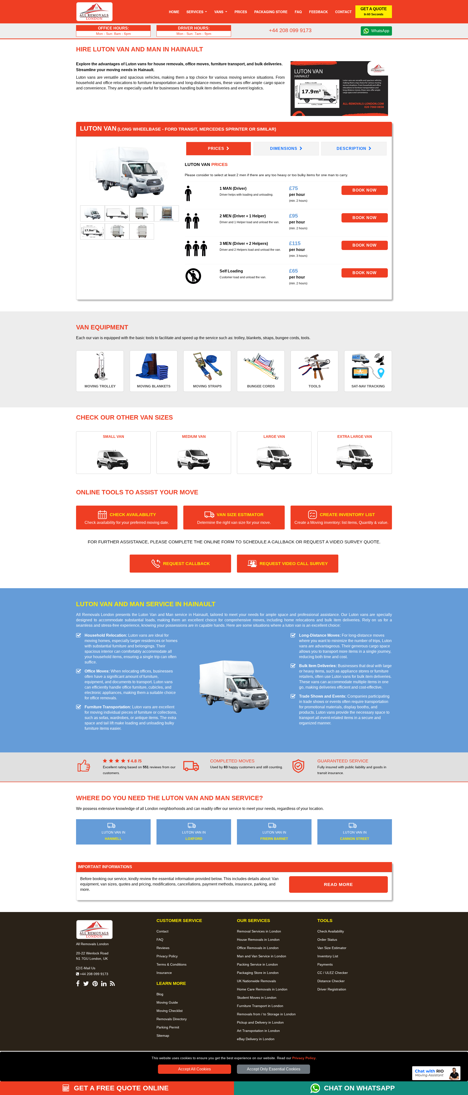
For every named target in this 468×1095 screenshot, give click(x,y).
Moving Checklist (169, 1011)
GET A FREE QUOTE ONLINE (120, 1088)
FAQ (159, 939)
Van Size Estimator (331, 948)
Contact (343, 11)
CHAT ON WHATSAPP (359, 1088)
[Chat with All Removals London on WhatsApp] (317, 1088)
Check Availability (330, 931)
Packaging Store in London (258, 973)
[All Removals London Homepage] (94, 11)
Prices (240, 11)
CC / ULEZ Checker (332, 973)
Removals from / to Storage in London (266, 1014)
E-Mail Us (87, 968)
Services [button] (195, 11)
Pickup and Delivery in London (260, 1022)
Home (174, 11)
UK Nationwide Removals (256, 981)
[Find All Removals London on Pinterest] (95, 984)
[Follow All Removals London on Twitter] (86, 984)
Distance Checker (331, 981)
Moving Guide (167, 1002)
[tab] (92, 213)
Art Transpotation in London (258, 1031)
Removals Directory (171, 1019)
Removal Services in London (259, 931)
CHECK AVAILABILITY (127, 518)
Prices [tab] (216, 148)
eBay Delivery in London (255, 1039)
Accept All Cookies (194, 1069)
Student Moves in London (256, 997)
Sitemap (162, 1035)
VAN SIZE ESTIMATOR (234, 518)
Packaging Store (270, 11)
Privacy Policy (304, 1058)
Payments (325, 964)
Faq (298, 11)
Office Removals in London (258, 948)
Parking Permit (167, 1027)
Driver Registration (331, 989)
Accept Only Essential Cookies (273, 1069)
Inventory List (327, 956)
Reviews (162, 948)
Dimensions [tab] (284, 148)
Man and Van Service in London (261, 956)
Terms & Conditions (171, 964)
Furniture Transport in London (260, 1006)
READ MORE (338, 884)
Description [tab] (352, 148)
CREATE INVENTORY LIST (341, 518)
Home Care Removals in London (262, 989)
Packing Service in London (257, 964)
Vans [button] (219, 11)
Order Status (327, 939)
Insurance (164, 973)
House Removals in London (258, 939)
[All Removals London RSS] (112, 984)
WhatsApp (380, 31)
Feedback (318, 11)
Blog (159, 994)
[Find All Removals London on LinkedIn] (104, 984)
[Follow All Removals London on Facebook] (78, 984)
